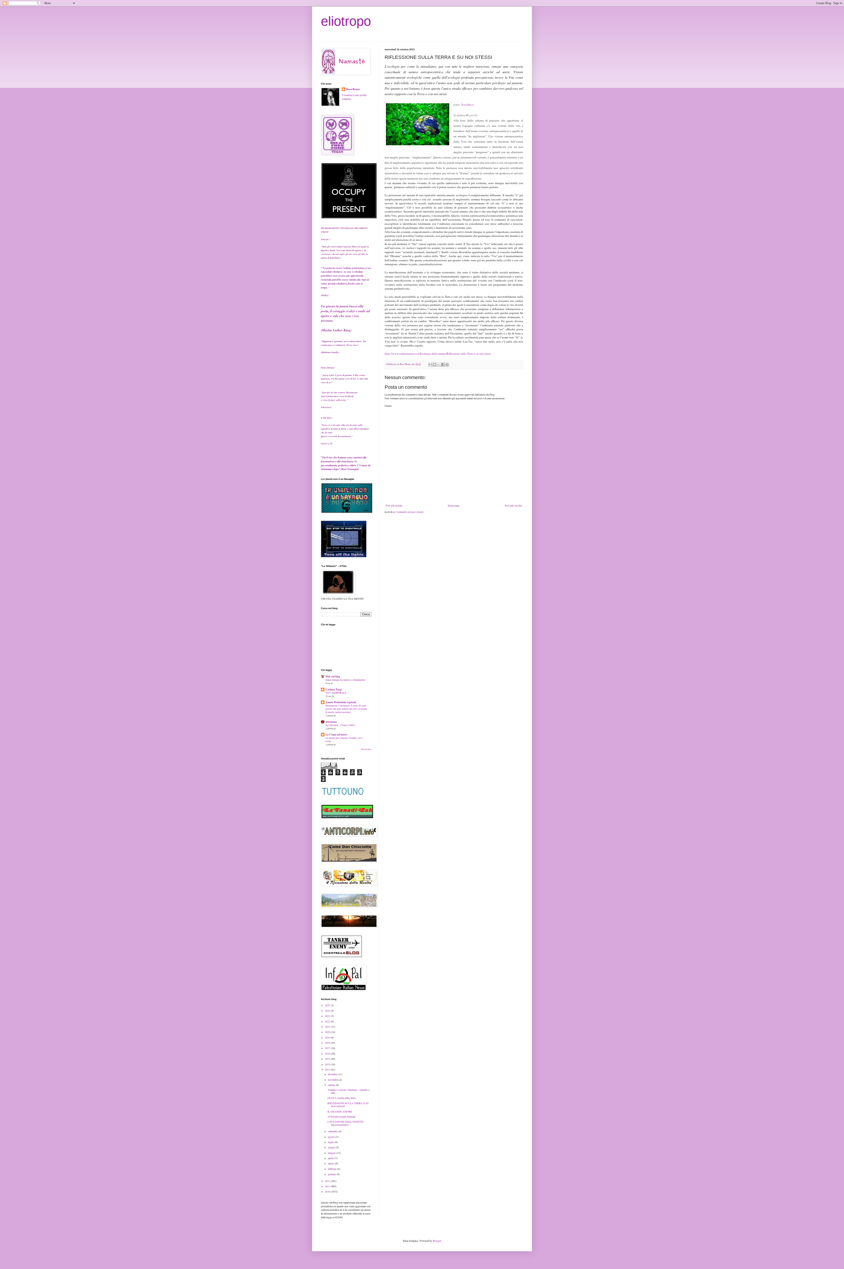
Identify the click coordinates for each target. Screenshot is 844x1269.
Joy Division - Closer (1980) (340, 725)
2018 (328, 1042)
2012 (328, 1181)
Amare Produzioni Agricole (341, 702)
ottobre (332, 1085)
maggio (332, 1153)
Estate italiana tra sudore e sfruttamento (345, 679)
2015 (328, 1058)
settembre (333, 1131)
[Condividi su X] (439, 364)
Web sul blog (333, 676)
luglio (331, 1142)
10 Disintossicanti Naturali (341, 1116)
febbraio (332, 1169)
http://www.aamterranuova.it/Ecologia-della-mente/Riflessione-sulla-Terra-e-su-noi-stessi (438, 354)
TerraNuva (467, 105)
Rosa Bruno (353, 89)
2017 (328, 1048)
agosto (331, 1136)
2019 (328, 1037)
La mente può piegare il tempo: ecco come (344, 739)
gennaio (332, 1174)
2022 (328, 1021)
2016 (328, 1053)
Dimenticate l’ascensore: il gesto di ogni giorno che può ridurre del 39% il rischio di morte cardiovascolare (346, 709)
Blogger (437, 1240)
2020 (328, 1032)
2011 (328, 1186)
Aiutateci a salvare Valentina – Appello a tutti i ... (348, 1091)
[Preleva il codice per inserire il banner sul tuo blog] (343, 556)
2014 (328, 1064)
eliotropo (346, 21)
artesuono (331, 722)
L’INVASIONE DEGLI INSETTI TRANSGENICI (345, 1123)
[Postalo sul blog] (434, 364)
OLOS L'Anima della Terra (341, 1098)
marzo (331, 1163)
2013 (328, 1069)
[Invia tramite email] (430, 364)
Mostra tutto (366, 749)
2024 (328, 1010)
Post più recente (394, 505)
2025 (328, 1005)
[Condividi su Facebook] (443, 364)
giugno (332, 1147)
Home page (454, 505)
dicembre (333, 1074)
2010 (328, 1191)
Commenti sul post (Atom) (410, 512)
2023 (328, 1016)
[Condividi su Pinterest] (447, 364)
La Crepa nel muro (336, 734)
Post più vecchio (513, 505)
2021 (328, 1026)
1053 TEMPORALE (336, 692)
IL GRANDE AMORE (339, 1111)
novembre (333, 1079)
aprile (331, 1158)
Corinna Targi (334, 689)
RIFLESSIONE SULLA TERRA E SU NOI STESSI (348, 1104)
